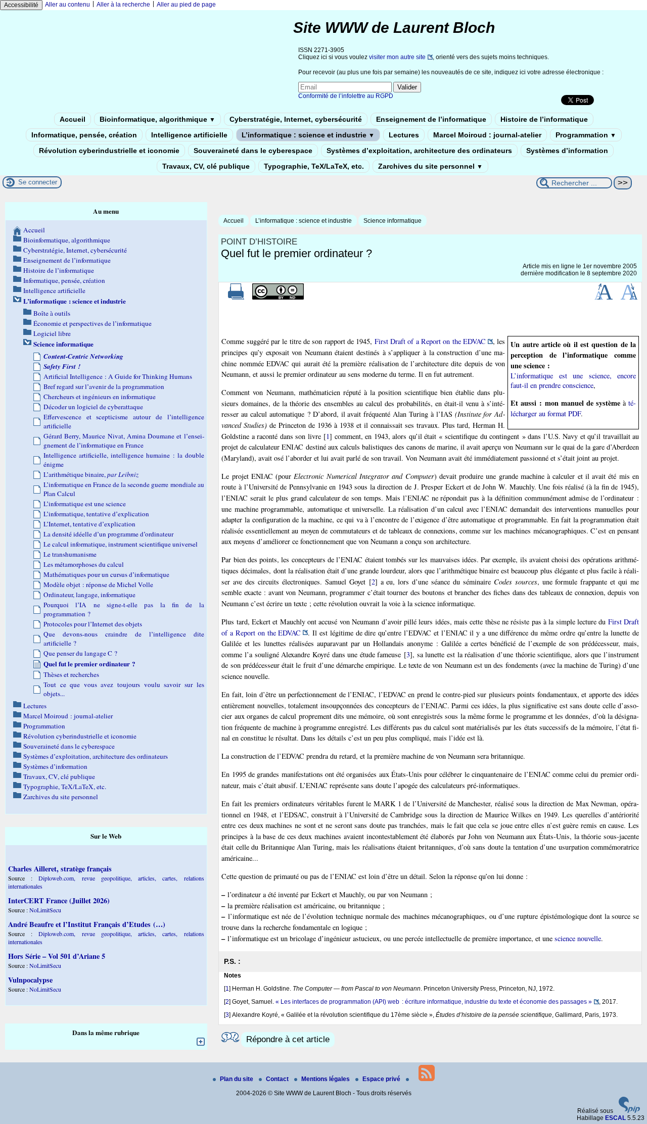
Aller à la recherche (123, 4)
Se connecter (37, 182)
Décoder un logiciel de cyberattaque (93, 406)
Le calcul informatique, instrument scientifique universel (120, 544)
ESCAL (615, 1117)
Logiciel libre (52, 333)
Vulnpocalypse (30, 979)
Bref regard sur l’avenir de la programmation (103, 386)
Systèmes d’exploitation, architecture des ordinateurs (419, 150)
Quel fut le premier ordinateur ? (89, 664)
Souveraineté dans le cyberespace (253, 150)
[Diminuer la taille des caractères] (629, 297)
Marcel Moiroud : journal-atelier (487, 135)
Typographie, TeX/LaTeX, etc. (314, 166)
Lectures (404, 135)
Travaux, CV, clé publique (206, 166)
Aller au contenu (67, 4)
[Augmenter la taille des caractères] (603, 297)
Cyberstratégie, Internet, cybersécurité (295, 119)
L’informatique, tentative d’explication (96, 513)
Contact (278, 1079)
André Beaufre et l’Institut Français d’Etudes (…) (86, 924)
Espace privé (382, 1079)
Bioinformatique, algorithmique (157, 119)
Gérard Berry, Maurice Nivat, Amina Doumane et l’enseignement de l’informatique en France (123, 440)
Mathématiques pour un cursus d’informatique (106, 574)
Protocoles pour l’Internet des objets (92, 623)
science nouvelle (577, 938)
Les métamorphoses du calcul (83, 564)
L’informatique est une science (84, 503)
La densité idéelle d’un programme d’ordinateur (108, 534)
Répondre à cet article (288, 1039)
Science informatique (392, 220)
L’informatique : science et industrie (308, 135)
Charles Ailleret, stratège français (60, 868)
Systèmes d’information (567, 150)
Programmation (586, 135)
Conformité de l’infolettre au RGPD (345, 96)
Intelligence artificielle (189, 135)
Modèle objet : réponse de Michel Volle (98, 584)
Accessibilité (21, 5)
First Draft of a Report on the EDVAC (430, 341)
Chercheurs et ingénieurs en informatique (99, 396)
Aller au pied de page (186, 4)
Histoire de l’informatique (544, 119)
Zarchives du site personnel (430, 166)
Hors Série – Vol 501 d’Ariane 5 (56, 956)
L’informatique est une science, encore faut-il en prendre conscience (573, 380)
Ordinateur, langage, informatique (89, 594)
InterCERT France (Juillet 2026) (59, 900)
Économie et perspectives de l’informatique (92, 323)
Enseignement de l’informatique (431, 119)
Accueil (72, 119)
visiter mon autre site (397, 57)
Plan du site (237, 1079)
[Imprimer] (236, 297)
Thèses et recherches (71, 674)
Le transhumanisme (70, 554)
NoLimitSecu (45, 910)
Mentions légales (326, 1079)
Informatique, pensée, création (84, 135)
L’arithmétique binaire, (90, 474)
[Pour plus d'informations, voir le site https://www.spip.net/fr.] (629, 1110)
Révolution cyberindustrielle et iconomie (109, 150)
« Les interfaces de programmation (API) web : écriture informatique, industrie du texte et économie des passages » (433, 1001)
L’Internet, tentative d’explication (89, 523)
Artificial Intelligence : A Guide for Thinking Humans (117, 376)
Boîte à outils (51, 313)
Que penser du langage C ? (80, 653)
